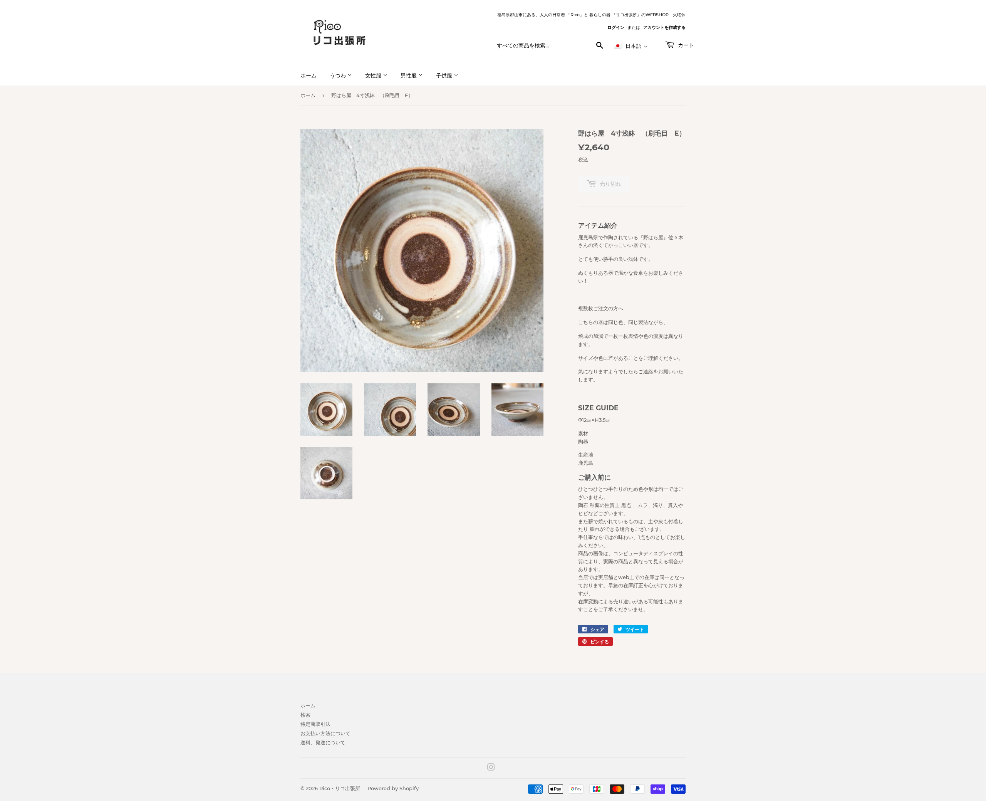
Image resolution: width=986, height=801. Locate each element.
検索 (305, 715)
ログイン (615, 27)
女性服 (374, 75)
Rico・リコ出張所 (339, 788)
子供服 (445, 75)
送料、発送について (322, 742)
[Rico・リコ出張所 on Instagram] (491, 768)
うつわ (338, 75)
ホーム (308, 75)
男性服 (409, 75)
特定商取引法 (315, 724)
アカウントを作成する (664, 27)
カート (685, 45)
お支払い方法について (325, 733)
